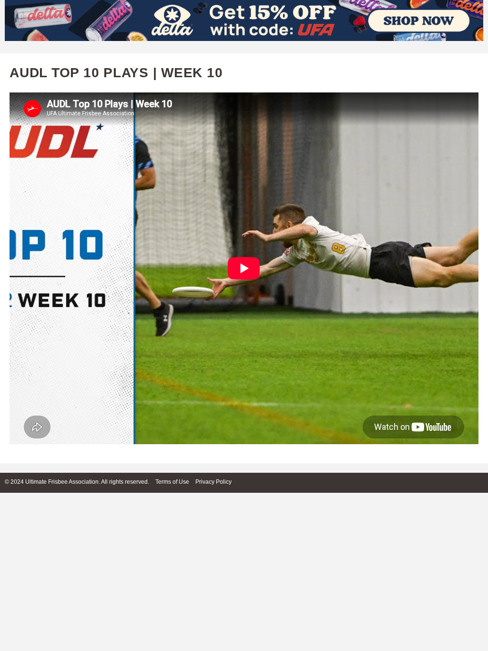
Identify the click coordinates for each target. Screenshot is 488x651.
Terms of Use (172, 481)
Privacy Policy (213, 481)
